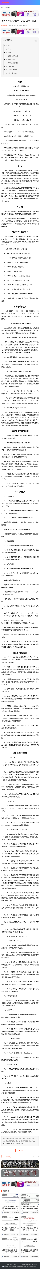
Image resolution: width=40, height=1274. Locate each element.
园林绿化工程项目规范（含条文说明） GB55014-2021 (10, 1229)
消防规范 (25, 25)
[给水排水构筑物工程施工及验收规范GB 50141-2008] (30, 1199)
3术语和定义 (11, 59)
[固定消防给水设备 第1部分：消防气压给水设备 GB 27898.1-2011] (10, 1242)
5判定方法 (11, 66)
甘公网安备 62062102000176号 (22, 1266)
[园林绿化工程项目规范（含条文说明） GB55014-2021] (10, 1221)
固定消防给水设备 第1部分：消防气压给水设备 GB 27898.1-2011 (10, 1251)
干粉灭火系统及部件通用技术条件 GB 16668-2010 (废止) (29, 1229)
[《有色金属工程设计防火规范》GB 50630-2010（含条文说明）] (10, 1199)
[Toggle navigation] (37, 2)
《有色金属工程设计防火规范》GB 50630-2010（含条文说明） (10, 1207)
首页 (2, 8)
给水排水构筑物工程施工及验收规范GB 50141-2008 (29, 1207)
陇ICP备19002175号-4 (33, 1265)
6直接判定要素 (12, 69)
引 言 (9, 49)
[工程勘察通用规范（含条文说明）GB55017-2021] (30, 1242)
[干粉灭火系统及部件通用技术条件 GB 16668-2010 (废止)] (30, 1221)
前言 (9, 46)
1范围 (9, 52)
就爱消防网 (4, 25)
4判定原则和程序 (13, 63)
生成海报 (7, 1156)
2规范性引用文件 (13, 56)
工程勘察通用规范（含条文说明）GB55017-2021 (29, 1251)
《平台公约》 (34, 1266)
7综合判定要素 (12, 73)
